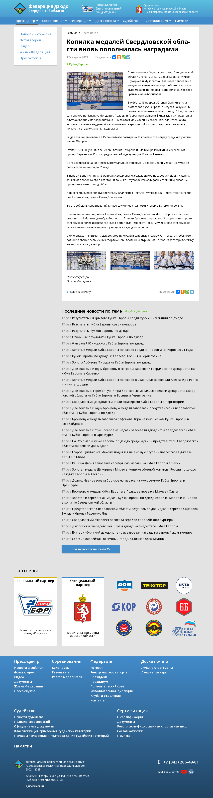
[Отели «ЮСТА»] (184, 585)
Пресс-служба (30, 58)
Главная (72, 33)
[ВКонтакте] (114, 57)
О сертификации (130, 717)
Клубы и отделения (105, 696)
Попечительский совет (108, 686)
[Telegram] (128, 57)
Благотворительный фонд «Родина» (108, 9)
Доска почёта (105, 21)
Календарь (60, 668)
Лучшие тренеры (154, 672)
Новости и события (35, 34)
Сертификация (157, 21)
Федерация (79, 21)
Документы (23, 682)
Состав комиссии (130, 731)
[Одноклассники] (119, 57)
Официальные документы (34, 726)
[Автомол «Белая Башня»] (184, 606)
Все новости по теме (89, 549)
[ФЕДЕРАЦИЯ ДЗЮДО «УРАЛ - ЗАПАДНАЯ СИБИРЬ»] (154, 606)
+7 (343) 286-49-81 (181, 762)
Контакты (97, 700)
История (97, 668)
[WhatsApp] (124, 57)
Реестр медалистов (67, 677)
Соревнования (53, 21)
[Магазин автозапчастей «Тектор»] (154, 585)
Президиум (99, 682)
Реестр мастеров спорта (108, 672)
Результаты (61, 672)
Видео (24, 46)
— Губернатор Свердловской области (165, 8)
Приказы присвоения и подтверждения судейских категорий (61, 736)
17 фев (122, 318)
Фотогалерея (30, 40)
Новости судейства (29, 717)
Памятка (124, 736)
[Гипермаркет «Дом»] (124, 586)
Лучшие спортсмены (157, 668)
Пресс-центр (25, 21)
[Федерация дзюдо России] (124, 628)
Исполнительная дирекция (111, 691)
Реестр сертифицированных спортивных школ (152, 726)
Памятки (181, 21)
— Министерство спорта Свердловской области (171, 12)
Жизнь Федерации (34, 52)
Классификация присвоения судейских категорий (52, 731)
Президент (98, 677)
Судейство (131, 21)
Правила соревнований (32, 722)
